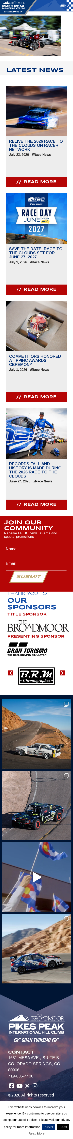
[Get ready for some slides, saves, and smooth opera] (36, 805)
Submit (29, 577)
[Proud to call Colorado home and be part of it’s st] (36, 948)
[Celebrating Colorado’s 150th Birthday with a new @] (36, 877)
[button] (10, 673)
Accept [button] (49, 1127)
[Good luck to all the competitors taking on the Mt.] (36, 734)
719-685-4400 (20, 1076)
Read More (37, 1133)
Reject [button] (63, 1127)
